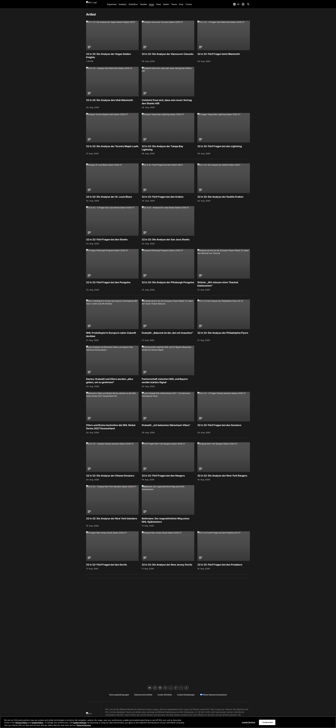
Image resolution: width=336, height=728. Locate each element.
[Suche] (248, 4)
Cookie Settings (79, 723)
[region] (168, 722)
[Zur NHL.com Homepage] (95, 4)
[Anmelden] (243, 4)
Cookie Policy (37, 723)
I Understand (267, 722)
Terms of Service (83, 725)
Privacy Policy (21, 723)
